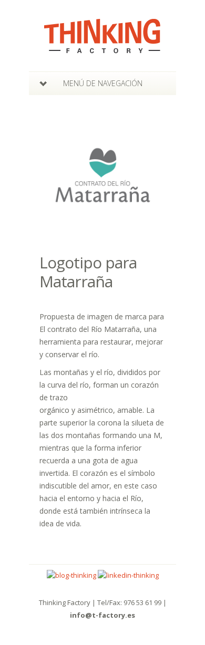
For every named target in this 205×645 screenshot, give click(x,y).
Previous (44, 175)
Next (160, 175)
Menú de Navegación (102, 83)
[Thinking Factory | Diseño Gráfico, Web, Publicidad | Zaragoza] (102, 47)
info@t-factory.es (102, 615)
